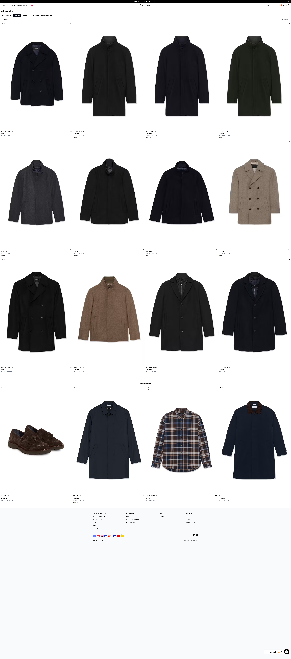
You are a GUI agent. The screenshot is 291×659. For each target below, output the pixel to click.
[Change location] (281, 5)
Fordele (188, 519)
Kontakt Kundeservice (99, 516)
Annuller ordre (97, 528)
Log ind (188, 516)
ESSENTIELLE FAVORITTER (23, 5)
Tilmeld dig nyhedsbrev (99, 513)
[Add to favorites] (71, 23)
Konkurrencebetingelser (132, 519)
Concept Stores (130, 522)
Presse (161, 513)
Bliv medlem (189, 513)
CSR (127, 516)
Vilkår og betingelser (106, 540)
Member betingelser (191, 522)
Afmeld (95, 522)
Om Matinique (130, 513)
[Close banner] (289, 1)
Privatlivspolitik (96, 540)
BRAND (13, 5)
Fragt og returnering (98, 519)
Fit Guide (95, 525)
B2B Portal (162, 516)
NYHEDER (3, 5)
